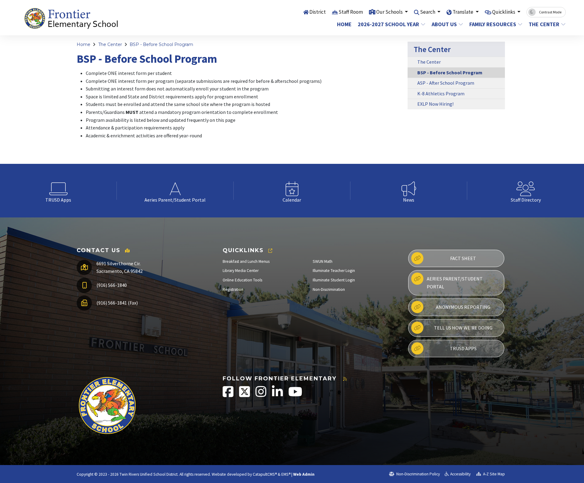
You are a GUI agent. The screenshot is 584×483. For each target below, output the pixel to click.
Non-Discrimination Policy (417, 474)
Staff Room (351, 12)
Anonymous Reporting (463, 307)
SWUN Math (322, 261)
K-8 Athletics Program (440, 93)
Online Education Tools (242, 280)
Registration (233, 289)
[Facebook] (229, 394)
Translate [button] (463, 12)
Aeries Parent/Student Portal (455, 283)
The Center (544, 24)
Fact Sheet (463, 258)
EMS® (285, 474)
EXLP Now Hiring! (435, 104)
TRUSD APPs (463, 348)
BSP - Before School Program (161, 44)
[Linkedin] (278, 394)
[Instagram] (261, 394)
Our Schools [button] (390, 12)
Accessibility (460, 474)
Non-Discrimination (329, 289)
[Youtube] (295, 394)
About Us (444, 24)
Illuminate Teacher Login (334, 270)
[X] (245, 394)
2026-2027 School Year (388, 24)
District (317, 12)
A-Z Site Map (493, 474)
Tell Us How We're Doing (463, 328)
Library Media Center (241, 270)
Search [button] (428, 12)
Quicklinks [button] (504, 12)
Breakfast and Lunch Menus (246, 261)
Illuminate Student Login (334, 280)
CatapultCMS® (265, 474)
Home (344, 24)
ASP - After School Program (445, 83)
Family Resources (492, 24)
